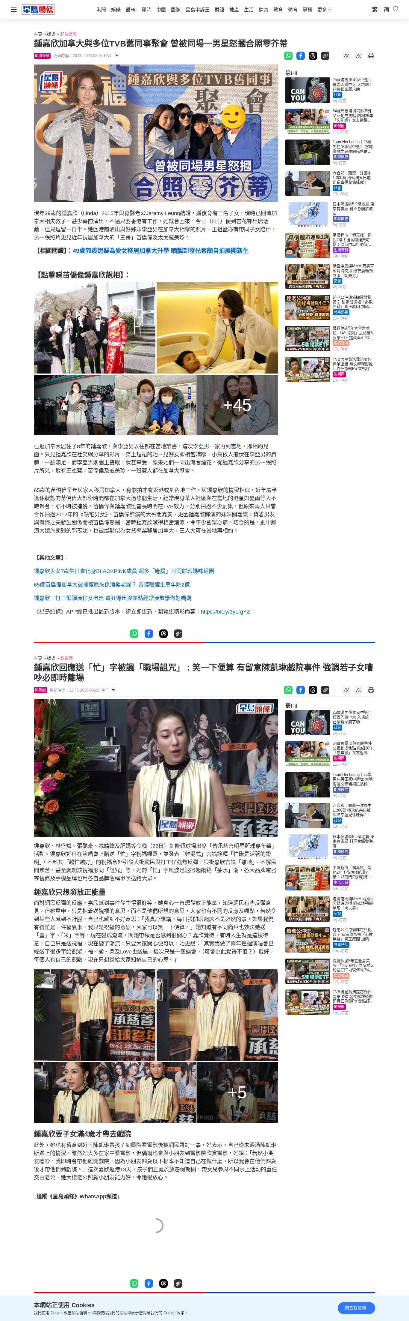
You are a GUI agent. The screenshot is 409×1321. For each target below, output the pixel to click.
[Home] (38, 9)
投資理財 (341, 343)
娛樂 (51, 34)
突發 (337, 281)
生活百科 (341, 250)
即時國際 (341, 157)
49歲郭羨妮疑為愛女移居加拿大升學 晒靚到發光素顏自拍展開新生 (161, 251)
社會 (337, 95)
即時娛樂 (68, 34)
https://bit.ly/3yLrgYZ (225, 612)
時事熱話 (341, 312)
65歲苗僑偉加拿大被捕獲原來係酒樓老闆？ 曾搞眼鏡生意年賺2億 (112, 585)
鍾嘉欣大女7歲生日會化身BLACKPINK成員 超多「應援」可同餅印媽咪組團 (124, 571)
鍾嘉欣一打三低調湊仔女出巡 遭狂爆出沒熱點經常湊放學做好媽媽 (113, 598)
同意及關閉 (355, 1308)
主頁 (38, 34)
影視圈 (339, 126)
